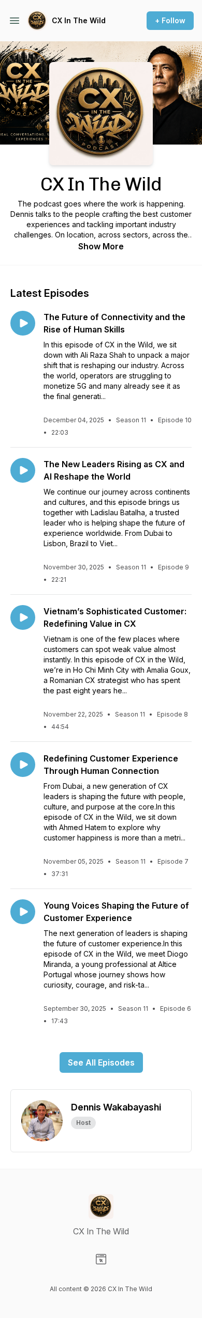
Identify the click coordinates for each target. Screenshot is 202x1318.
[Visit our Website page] (101, 1259)
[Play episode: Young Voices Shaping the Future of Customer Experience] (22, 911)
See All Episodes (101, 1062)
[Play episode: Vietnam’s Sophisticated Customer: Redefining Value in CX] (22, 617)
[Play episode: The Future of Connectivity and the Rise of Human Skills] (22, 323)
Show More (101, 246)
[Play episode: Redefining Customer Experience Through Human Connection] (22, 764)
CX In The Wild (79, 20)
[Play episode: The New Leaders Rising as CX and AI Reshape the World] (22, 470)
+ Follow (170, 20)
